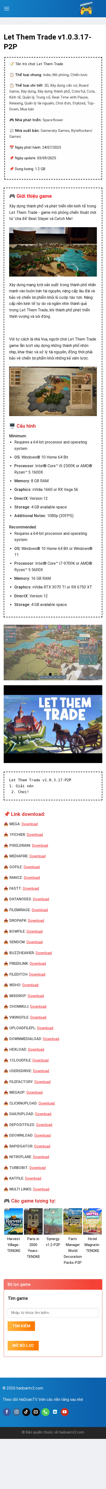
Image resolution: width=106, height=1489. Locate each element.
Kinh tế (15, 97)
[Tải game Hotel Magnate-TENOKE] (92, 1221)
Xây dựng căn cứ (63, 85)
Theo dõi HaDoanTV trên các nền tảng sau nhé (42, 1399)
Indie (47, 75)
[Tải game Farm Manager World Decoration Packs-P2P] (72, 1221)
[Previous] (11, 652)
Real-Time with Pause (70, 97)
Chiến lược (79, 75)
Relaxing (16, 103)
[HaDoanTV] (86, 8)
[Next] (94, 652)
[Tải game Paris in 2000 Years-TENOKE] (33, 1221)
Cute (91, 91)
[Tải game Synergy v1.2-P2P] (53, 1221)
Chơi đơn (63, 103)
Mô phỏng (61, 75)
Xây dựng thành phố (53, 91)
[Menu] (7, 8)
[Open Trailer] (53, 724)
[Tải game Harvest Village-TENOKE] (13, 1221)
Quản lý (28, 97)
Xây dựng (28, 91)
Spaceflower (53, 120)
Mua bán (27, 109)
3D (46, 85)
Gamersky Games (55, 130)
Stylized (78, 103)
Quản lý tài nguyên (39, 103)
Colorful (78, 91)
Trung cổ (43, 97)
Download (30, 824)
